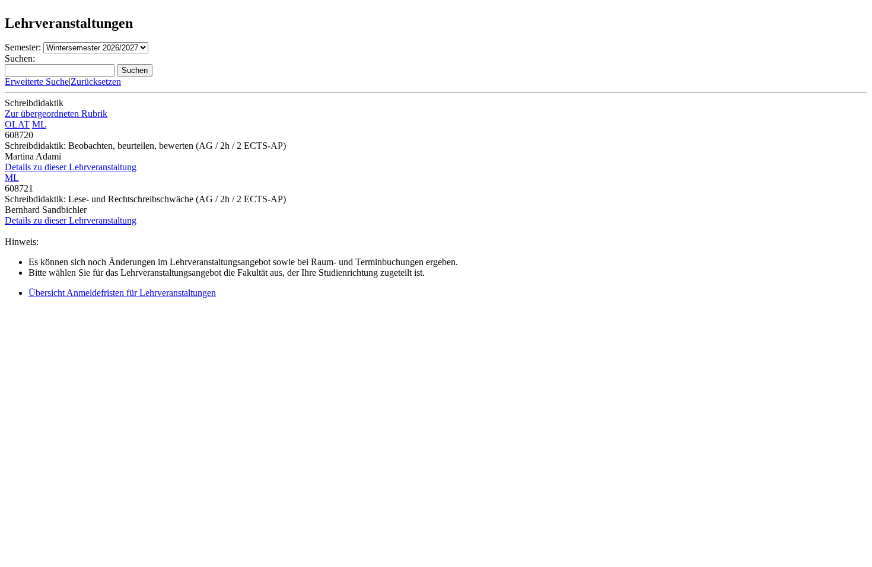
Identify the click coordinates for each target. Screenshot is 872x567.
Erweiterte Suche (37, 82)
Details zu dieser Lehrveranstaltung (70, 167)
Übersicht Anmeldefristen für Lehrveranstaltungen (122, 293)
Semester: (23, 47)
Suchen (135, 70)
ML (39, 124)
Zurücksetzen (96, 82)
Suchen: (20, 58)
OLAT (17, 124)
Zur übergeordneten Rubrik (56, 114)
